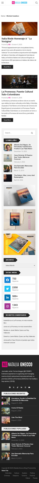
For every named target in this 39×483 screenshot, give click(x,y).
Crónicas (7, 475)
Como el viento (17, 408)
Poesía (35, 478)
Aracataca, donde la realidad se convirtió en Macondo (23, 399)
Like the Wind (16, 417)
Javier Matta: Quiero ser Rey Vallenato (22, 336)
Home (3, 16)
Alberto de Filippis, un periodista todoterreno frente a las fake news (23, 147)
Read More (7, 67)
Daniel (6, 336)
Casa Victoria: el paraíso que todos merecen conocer (23, 157)
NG (9, 44)
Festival (32, 475)
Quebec (24, 473)
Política (32, 473)
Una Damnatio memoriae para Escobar (23, 167)
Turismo (24, 475)
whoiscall (7, 340)
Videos (28, 478)
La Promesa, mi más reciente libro (21, 326)
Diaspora (16, 475)
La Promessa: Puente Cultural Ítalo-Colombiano (17, 93)
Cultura (16, 473)
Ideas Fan (5, 470)
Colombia (8, 473)
